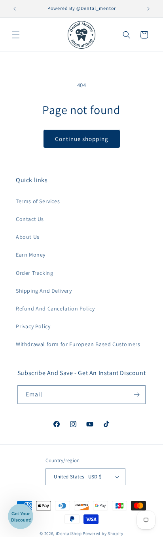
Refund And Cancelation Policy (55, 308)
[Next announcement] (148, 8)
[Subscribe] (136, 394)
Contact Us (30, 219)
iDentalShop (69, 533)
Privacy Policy (33, 326)
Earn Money (30, 254)
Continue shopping (81, 139)
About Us (28, 236)
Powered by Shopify (103, 533)
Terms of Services (38, 201)
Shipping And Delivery (44, 290)
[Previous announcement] (14, 8)
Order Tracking (34, 272)
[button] (16, 35)
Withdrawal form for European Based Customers (78, 344)
